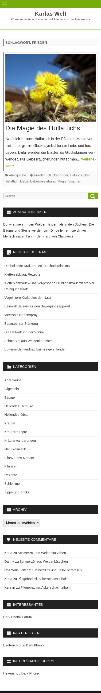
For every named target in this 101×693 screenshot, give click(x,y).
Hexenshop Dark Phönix (21, 673)
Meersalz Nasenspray (21, 315)
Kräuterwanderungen (20, 440)
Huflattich (11, 181)
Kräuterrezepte (15, 432)
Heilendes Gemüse (18, 406)
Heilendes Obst (16, 414)
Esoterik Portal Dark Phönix (23, 645)
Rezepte (10, 475)
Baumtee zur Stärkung (21, 323)
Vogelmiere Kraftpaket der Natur (28, 297)
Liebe (24, 181)
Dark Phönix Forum (17, 617)
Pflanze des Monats (19, 458)
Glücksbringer (57, 175)
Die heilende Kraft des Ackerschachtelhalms (37, 266)
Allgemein (11, 389)
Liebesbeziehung (43, 181)
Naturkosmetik (15, 449)
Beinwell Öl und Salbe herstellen (58, 570)
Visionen (74, 181)
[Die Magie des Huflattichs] (50, 89)
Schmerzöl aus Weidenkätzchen (28, 341)
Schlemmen (13, 483)
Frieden (40, 175)
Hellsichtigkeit (80, 175)
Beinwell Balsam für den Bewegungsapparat (37, 306)
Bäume (9, 397)
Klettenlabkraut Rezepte (22, 274)
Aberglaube (17, 175)
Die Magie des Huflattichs (42, 128)
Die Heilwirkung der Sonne (24, 332)
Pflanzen (10, 466)
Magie (62, 181)
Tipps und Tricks (17, 492)
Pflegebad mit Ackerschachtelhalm (43, 579)
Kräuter (10, 423)
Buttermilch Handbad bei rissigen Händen (35, 349)
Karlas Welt (50, 14)
